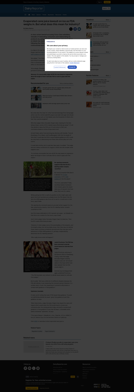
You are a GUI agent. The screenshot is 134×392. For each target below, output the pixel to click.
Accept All (72, 67)
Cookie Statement (74, 63)
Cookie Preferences (60, 67)
